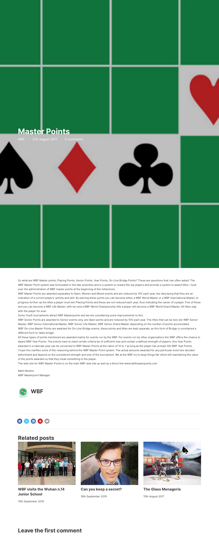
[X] (26, 421)
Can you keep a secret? (101, 489)
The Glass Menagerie (162, 489)
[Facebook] (19, 421)
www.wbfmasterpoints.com (140, 363)
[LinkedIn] (33, 421)
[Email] (47, 421)
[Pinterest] (40, 421)
